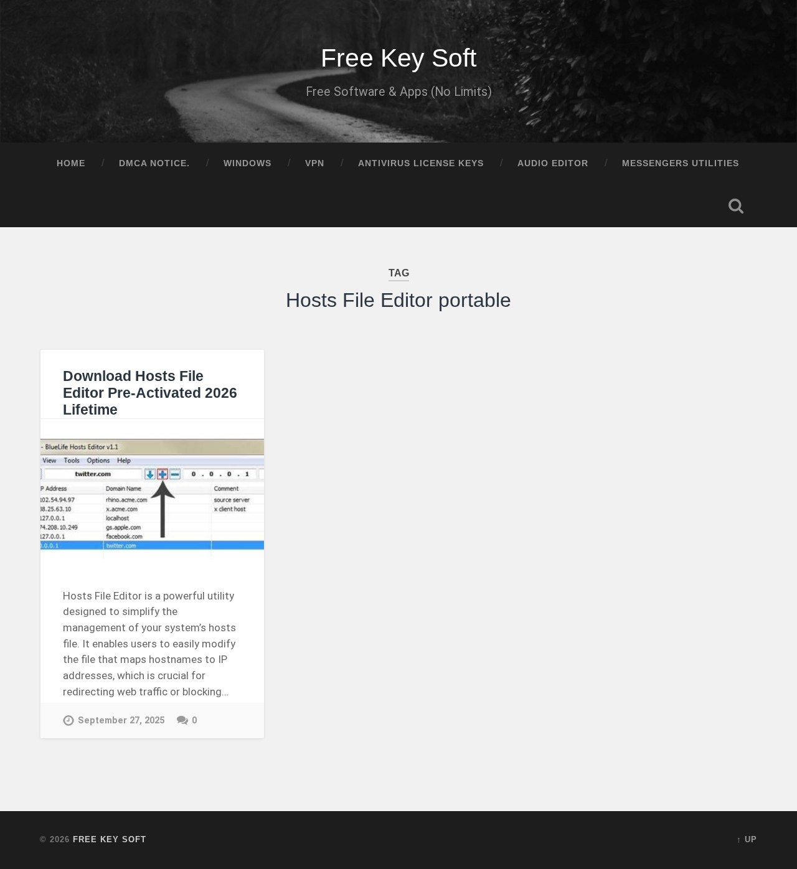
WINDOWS (247, 163)
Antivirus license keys (421, 163)
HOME (71, 163)
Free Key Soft (398, 58)
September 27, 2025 (121, 720)
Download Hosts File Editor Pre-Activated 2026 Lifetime (150, 393)
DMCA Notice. (154, 163)
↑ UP (747, 839)
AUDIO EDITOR (552, 163)
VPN (314, 163)
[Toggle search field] (736, 206)
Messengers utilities (680, 163)
